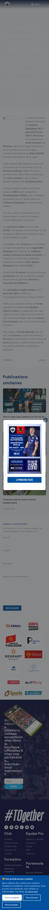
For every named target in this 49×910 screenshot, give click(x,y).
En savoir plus (31, 891)
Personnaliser (11, 905)
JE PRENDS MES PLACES (24, 479)
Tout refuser (32, 897)
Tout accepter (12, 897)
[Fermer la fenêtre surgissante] (46, 420)
